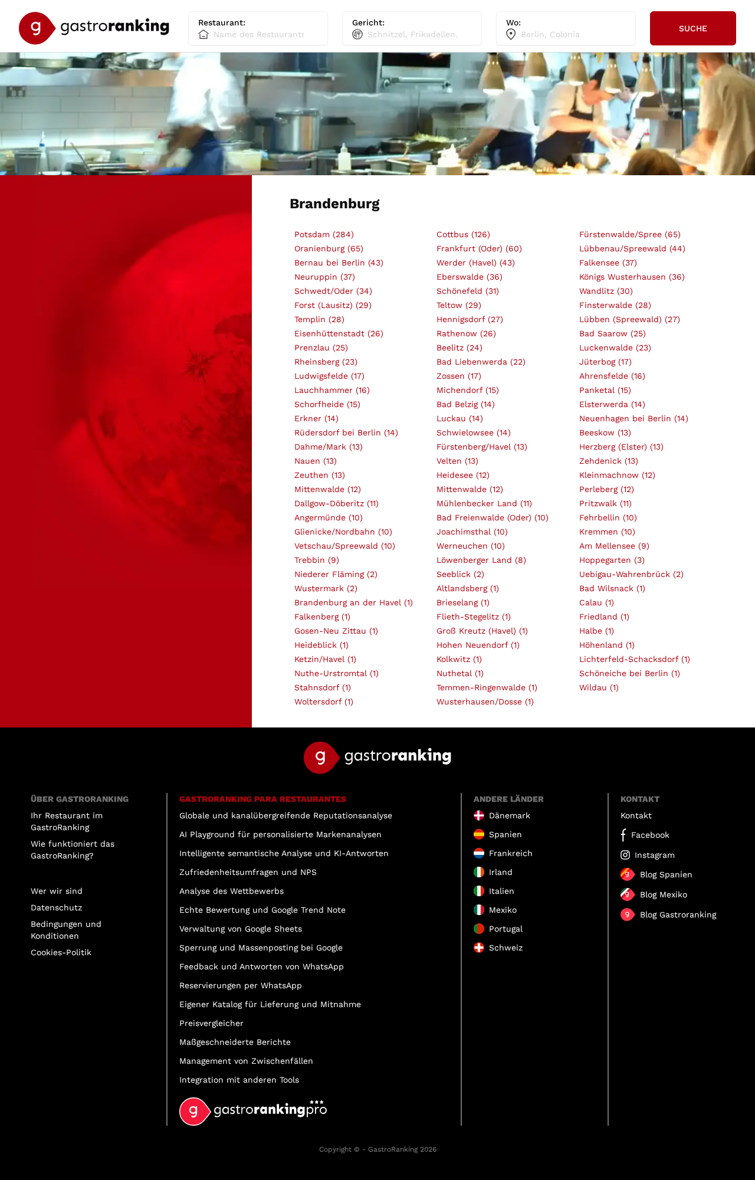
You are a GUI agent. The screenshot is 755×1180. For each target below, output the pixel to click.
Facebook (650, 835)
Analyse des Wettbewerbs (231, 891)
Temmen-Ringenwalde (486, 687)
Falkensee (608, 262)
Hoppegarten (612, 560)
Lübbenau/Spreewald (632, 248)
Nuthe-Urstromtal (336, 673)
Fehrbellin (608, 517)
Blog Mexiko (663, 894)
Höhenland (607, 645)
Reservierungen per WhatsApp (240, 985)
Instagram (655, 855)
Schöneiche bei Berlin (629, 673)
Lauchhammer (332, 390)
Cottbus (463, 234)
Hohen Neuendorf (478, 645)
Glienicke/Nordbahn (343, 531)
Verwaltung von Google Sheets (240, 928)
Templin (319, 319)
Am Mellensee (614, 545)
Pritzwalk (605, 503)
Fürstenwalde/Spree (630, 234)
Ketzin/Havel (325, 659)
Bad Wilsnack (612, 588)
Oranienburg (328, 248)
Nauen (315, 461)
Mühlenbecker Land (484, 503)
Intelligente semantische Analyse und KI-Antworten (284, 853)
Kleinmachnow (617, 475)
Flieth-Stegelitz (473, 616)
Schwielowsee (473, 432)
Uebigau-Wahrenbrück (631, 574)
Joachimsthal (472, 531)
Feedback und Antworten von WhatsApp (261, 966)
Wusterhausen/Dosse (485, 701)
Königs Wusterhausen (632, 276)
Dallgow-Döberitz (336, 503)
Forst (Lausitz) (333, 305)
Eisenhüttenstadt (338, 333)
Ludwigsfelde (329, 376)
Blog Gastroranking (678, 914)
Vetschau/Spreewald (344, 545)
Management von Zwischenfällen (246, 1061)
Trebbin (316, 560)
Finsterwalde (615, 305)
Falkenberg (322, 616)
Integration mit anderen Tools (239, 1079)
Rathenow (466, 333)
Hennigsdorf (469, 319)
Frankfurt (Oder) (479, 248)
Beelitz (459, 347)
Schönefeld (467, 291)
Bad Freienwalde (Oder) (492, 517)
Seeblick (460, 574)
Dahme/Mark (328, 446)
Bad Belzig (465, 404)
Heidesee (463, 475)
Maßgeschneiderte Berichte (235, 1042)
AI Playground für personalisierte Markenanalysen (280, 834)
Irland (501, 872)
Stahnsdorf (322, 687)
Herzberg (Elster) (621, 446)
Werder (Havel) (475, 262)
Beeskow (605, 432)
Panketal (605, 390)
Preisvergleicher (211, 1023)
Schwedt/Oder (333, 291)
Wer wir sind (57, 891)
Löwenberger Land (481, 560)
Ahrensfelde (612, 376)
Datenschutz (56, 907)
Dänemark (509, 815)
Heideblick (321, 645)
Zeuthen (319, 475)
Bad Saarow (612, 333)
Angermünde (328, 517)
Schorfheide (327, 404)
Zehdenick (608, 461)
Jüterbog (605, 361)
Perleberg (606, 489)
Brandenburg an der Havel (353, 602)
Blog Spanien (666, 874)
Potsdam (324, 234)
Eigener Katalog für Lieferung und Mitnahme (270, 1004)
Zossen (458, 376)
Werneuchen (470, 545)
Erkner (316, 418)
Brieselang (463, 602)
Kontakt (636, 815)
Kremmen (607, 531)
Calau (596, 602)
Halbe (596, 630)
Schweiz (506, 947)
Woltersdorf (323, 701)
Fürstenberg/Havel (481, 446)
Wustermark (325, 588)
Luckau (459, 418)
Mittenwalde (327, 489)
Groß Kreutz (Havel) (482, 630)
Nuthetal (460, 673)
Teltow (458, 305)
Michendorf (467, 390)
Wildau (599, 687)
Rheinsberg (325, 361)
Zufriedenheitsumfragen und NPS (248, 872)
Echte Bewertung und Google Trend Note (262, 909)
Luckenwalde (615, 347)
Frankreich (511, 853)
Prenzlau (321, 347)
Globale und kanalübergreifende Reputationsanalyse (285, 815)
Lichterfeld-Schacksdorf (634, 659)
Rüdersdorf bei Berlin (346, 432)
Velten (457, 461)
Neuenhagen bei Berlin (633, 418)
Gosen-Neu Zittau (336, 630)
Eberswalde (469, 276)
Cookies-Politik (61, 952)
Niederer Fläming (336, 574)
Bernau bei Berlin (338, 262)
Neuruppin (324, 276)
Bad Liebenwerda (481, 361)
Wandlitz (606, 291)
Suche (693, 28)
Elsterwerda (612, 404)
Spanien (505, 834)
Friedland (604, 616)
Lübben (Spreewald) (629, 319)
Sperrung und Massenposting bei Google (261, 947)
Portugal (506, 928)
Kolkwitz (459, 659)
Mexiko (503, 909)
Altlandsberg (467, 588)
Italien (501, 891)
